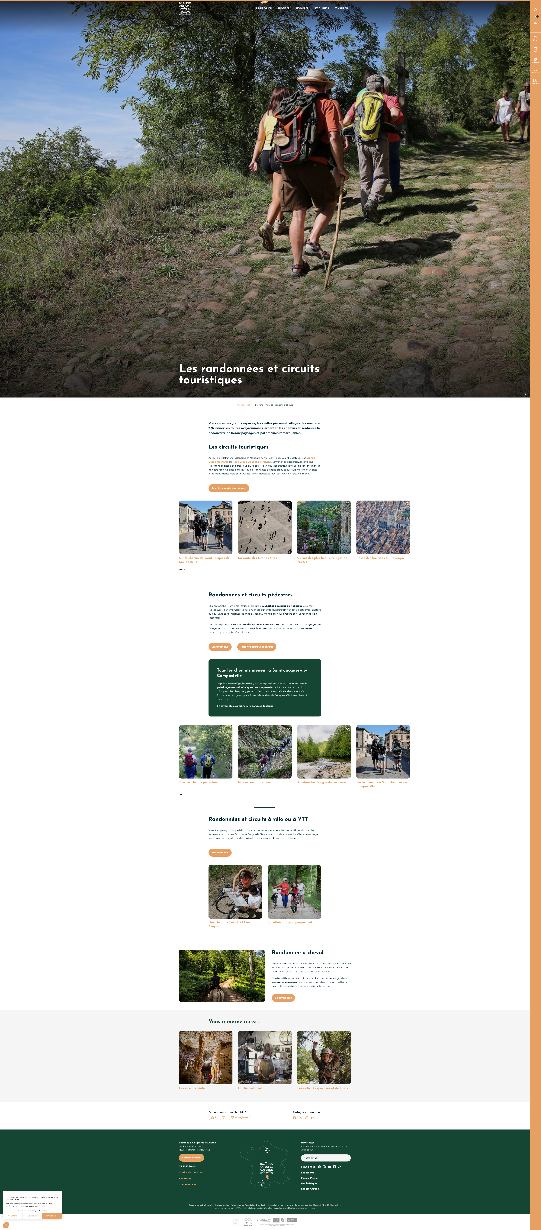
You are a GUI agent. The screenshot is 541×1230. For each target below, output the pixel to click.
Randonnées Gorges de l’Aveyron (321, 782)
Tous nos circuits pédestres (256, 646)
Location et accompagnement (290, 922)
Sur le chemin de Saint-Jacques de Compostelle (204, 560)
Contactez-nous (191, 1157)
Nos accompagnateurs (255, 782)
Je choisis (32, 1216)
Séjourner (321, 8)
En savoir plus (220, 646)
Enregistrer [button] (242, 1117)
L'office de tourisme (190, 1172)
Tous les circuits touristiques (229, 488)
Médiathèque (309, 1183)
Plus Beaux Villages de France (251, 462)
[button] (265, 2)
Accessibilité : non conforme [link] (280, 1205)
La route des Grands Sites (257, 558)
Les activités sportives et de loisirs (322, 1088)
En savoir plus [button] (283, 997)
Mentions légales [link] (221, 1205)
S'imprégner (263, 8)
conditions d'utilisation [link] (285, 1208)
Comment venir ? (189, 1184)
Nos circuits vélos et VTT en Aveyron (229, 924)
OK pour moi (52, 1216)
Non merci (12, 1216)
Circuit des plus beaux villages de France (322, 560)
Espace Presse (309, 1178)
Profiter (284, 8)
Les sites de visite (192, 1088)
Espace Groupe (310, 1188)
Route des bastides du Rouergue (380, 558)
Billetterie (185, 1178)
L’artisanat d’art (250, 1088)
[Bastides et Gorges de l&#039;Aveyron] (185, 8)
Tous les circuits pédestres (198, 782)
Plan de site (261, 1205)
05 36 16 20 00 (187, 1166)
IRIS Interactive (334, 1205)
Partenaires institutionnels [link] (200, 1205)
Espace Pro (307, 1172)
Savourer (302, 8)
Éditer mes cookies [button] (303, 1205)
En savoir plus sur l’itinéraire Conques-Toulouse (245, 706)
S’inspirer (341, 8)
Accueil (240, 405)
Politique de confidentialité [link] (242, 1205)
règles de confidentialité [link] (259, 1208)
